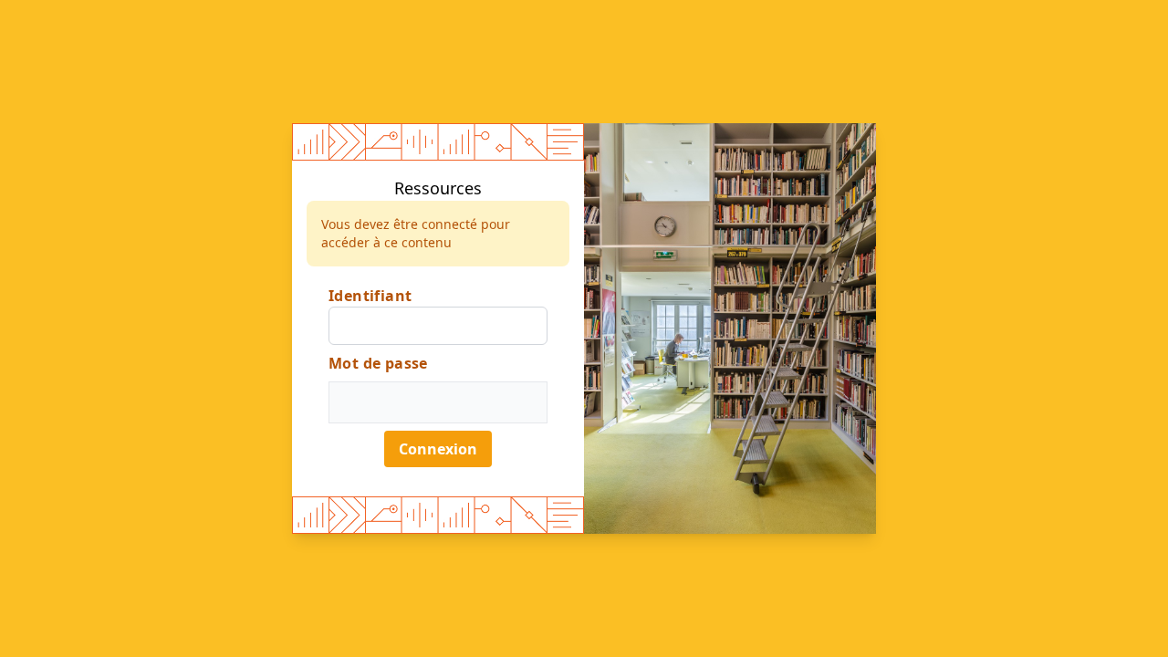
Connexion (438, 449)
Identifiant (370, 296)
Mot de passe (378, 363)
